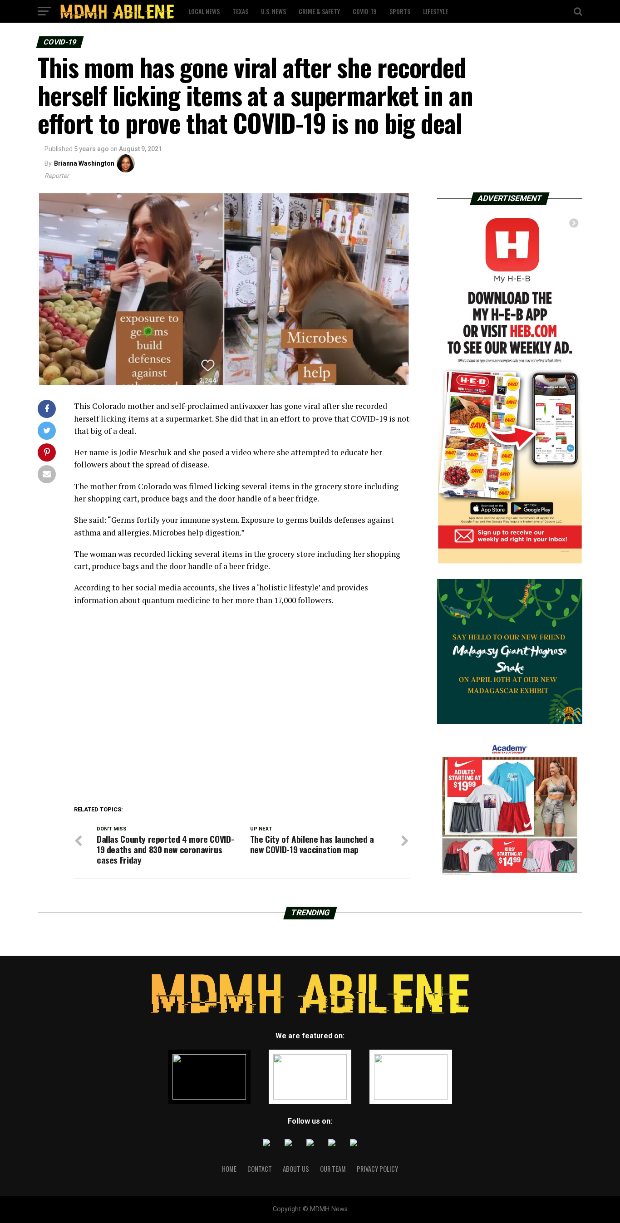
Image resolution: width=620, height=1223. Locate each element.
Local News (204, 11)
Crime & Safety (319, 11)
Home (229, 1169)
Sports (399, 11)
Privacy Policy (377, 1169)
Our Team (333, 1169)
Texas (240, 11)
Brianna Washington (84, 163)
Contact (259, 1169)
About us (296, 1169)
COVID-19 (365, 11)
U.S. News (273, 11)
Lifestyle (435, 11)
